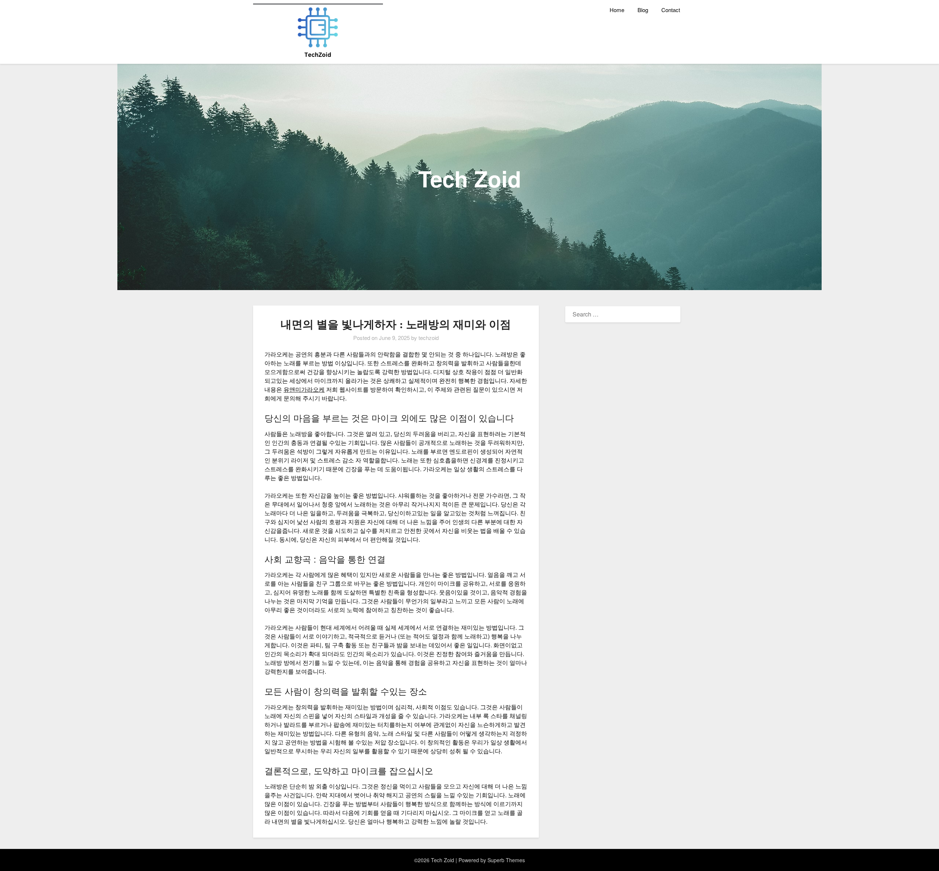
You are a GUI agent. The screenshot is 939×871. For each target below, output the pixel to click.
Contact (670, 10)
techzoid (429, 337)
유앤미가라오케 (304, 389)
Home (617, 10)
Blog (642, 10)
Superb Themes (506, 860)
